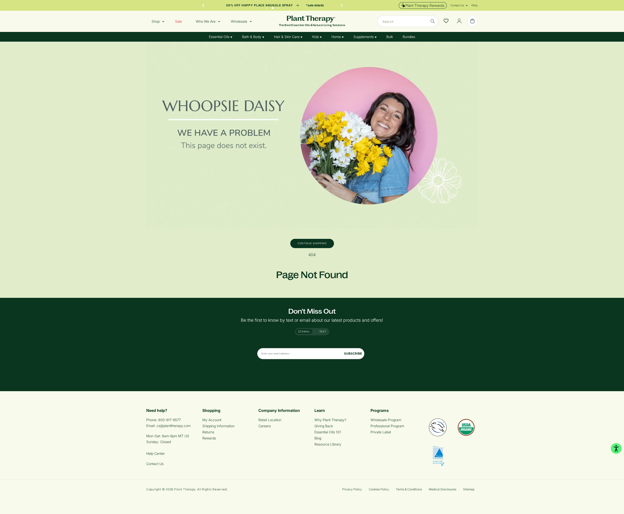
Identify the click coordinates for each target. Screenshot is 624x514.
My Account (211, 420)
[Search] (432, 21)
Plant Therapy (184, 489)
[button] (457, 5)
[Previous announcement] (203, 5)
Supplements (364, 37)
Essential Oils (219, 37)
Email (305, 331)
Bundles (409, 37)
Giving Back (323, 426)
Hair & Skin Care (287, 37)
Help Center (155, 453)
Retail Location (269, 420)
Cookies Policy (379, 489)
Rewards (209, 438)
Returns (208, 432)
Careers (264, 426)
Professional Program (387, 426)
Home (337, 37)
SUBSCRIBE (353, 353)
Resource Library (327, 444)
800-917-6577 (169, 420)
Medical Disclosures (442, 489)
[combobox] (408, 21)
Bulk (389, 37)
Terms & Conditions (409, 489)
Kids (316, 37)
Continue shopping (312, 243)
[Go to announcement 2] (272, 7)
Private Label (380, 432)
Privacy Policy (352, 489)
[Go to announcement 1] (267, 7)
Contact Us (155, 464)
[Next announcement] (342, 5)
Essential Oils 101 (327, 432)
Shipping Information (218, 426)
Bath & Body (252, 37)
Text (322, 331)
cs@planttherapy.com (173, 426)
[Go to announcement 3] (278, 7)
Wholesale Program (385, 420)
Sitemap (468, 489)
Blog (317, 438)
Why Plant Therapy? (330, 420)
